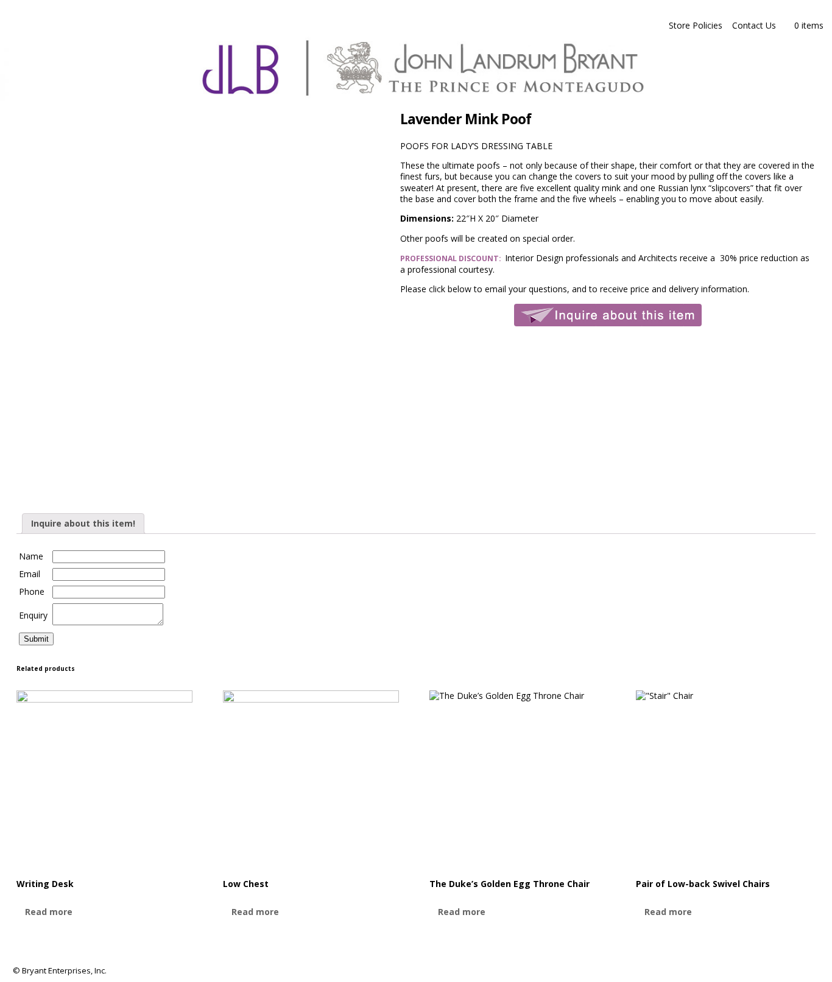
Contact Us (754, 25)
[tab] (83, 523)
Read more (48, 911)
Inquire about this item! (83, 523)
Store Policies (695, 25)
